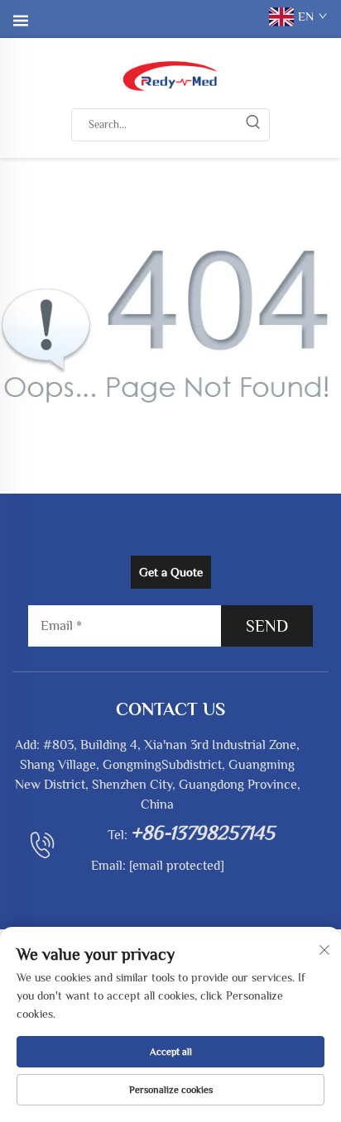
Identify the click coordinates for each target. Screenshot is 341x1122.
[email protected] (176, 865)
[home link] (170, 74)
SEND (267, 626)
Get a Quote (171, 572)
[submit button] (252, 125)
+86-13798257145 (203, 832)
